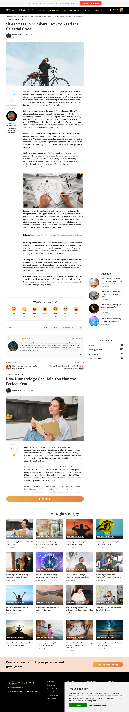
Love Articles (93, 354)
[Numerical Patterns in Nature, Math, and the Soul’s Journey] (49, 595)
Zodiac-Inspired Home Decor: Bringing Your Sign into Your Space (112, 294)
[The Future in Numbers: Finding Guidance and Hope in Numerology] (49, 562)
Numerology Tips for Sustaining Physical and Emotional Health (56, 235)
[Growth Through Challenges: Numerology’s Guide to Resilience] (79, 562)
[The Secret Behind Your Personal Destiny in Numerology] (19, 595)
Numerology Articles (14, 19)
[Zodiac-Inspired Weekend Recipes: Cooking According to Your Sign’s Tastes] (94, 283)
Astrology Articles (95, 350)
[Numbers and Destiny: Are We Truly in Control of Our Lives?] (109, 630)
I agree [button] (78, 705)
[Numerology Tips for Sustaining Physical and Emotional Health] (19, 562)
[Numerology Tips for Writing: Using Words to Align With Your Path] (49, 529)
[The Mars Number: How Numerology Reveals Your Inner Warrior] (11, 116)
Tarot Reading (51, 698)
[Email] (11, 100)
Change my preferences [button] (97, 705)
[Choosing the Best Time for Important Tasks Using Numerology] (109, 595)
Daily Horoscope (52, 685)
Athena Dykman (17, 34)
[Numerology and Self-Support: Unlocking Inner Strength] (79, 529)
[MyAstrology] (19, 10)
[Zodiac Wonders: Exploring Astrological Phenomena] (94, 321)
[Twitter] (14, 94)
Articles (92, 345)
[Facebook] (8, 94)
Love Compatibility (53, 695)
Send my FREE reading (108, 664)
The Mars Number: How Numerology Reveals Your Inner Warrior (11, 128)
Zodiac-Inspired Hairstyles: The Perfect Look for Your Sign (111, 307)
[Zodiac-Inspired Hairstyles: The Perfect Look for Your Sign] (94, 309)
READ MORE (45, 499)
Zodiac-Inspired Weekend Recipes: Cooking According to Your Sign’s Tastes (111, 281)
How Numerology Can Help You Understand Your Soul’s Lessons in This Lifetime (79, 610)
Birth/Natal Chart (52, 688)
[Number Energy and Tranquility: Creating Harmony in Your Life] (49, 630)
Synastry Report (52, 692)
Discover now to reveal (90, 3)
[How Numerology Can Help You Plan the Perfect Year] (19, 529)
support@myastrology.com (15, 687)
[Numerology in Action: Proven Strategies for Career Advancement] (109, 562)
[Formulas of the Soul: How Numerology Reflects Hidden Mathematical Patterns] (79, 630)
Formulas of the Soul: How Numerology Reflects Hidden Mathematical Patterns (79, 645)
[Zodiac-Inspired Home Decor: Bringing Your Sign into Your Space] (94, 296)
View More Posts (76, 338)
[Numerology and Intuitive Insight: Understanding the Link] (109, 529)
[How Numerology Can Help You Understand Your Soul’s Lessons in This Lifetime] (79, 595)
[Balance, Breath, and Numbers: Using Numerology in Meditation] (19, 630)
